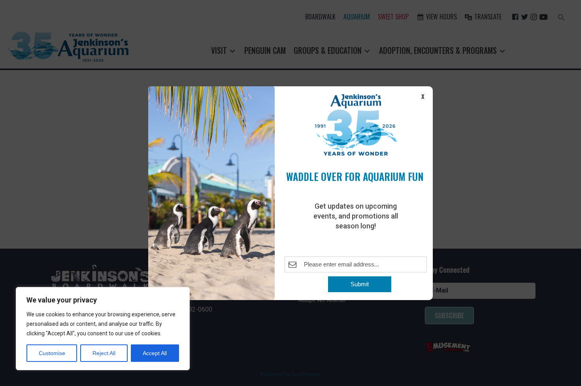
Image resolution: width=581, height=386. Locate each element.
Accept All (155, 353)
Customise (52, 353)
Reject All (103, 353)
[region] (103, 328)
